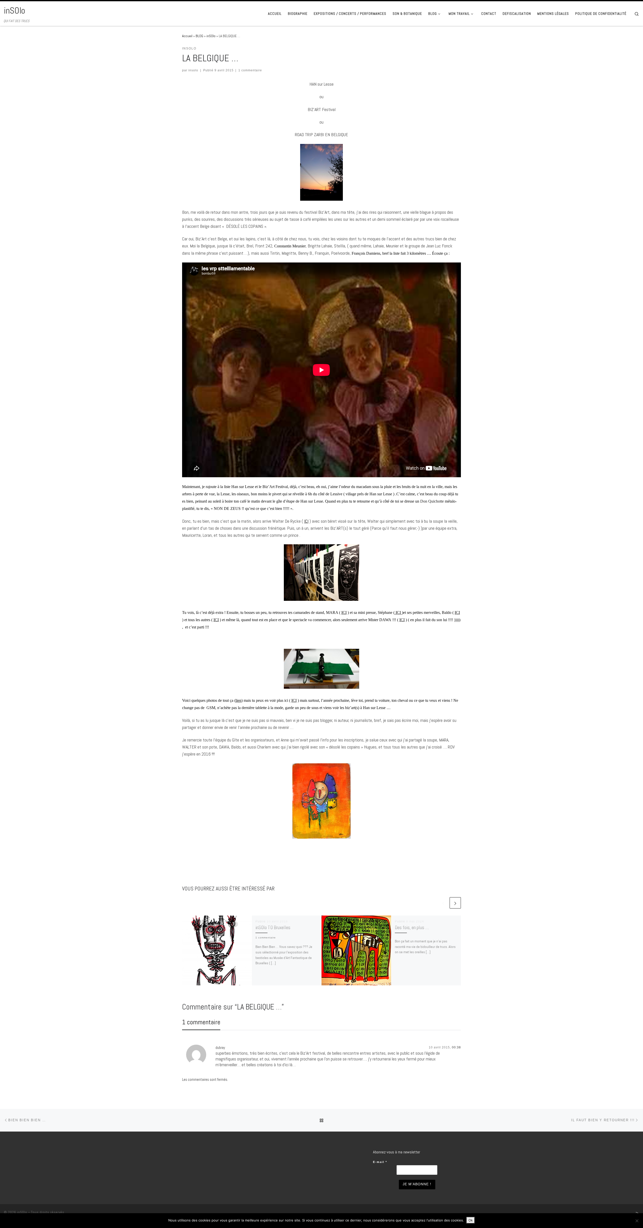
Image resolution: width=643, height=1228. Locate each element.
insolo (193, 70)
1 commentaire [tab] (201, 1022)
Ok (470, 1220)
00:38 (456, 1047)
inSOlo (211, 36)
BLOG (199, 36)
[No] (636, 1220)
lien (238, 700)
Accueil (187, 36)
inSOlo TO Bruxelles (272, 927)
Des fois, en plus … (412, 927)
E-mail (380, 1161)
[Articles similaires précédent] (443, 903)
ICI (306, 521)
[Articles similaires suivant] (455, 903)
